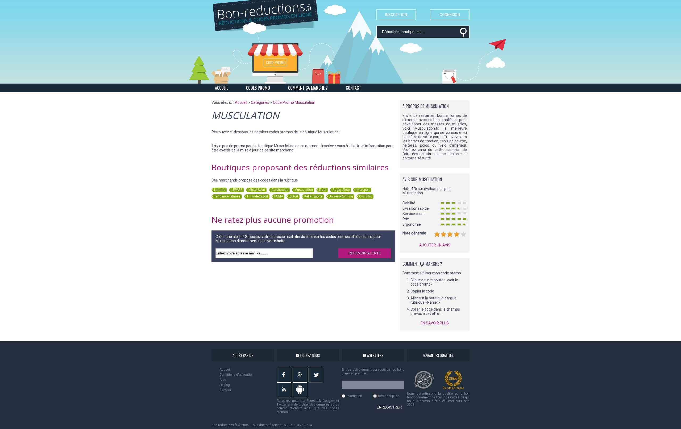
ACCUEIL (221, 88)
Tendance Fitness (227, 196)
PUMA (278, 196)
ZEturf (293, 196)
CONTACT (353, 88)
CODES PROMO (258, 88)
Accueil (225, 370)
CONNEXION (450, 15)
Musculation (303, 190)
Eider (322, 190)
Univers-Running (341, 196)
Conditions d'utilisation (236, 375)
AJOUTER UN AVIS (434, 245)
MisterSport (256, 190)
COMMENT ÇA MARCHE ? (308, 88)
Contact (225, 390)
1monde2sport (257, 196)
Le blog (224, 385)
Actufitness (279, 190)
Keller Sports (313, 196)
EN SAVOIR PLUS (435, 323)
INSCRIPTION (396, 15)
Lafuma (219, 190)
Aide (222, 380)
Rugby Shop (341, 190)
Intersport (363, 190)
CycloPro (365, 196)
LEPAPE (236, 190)
